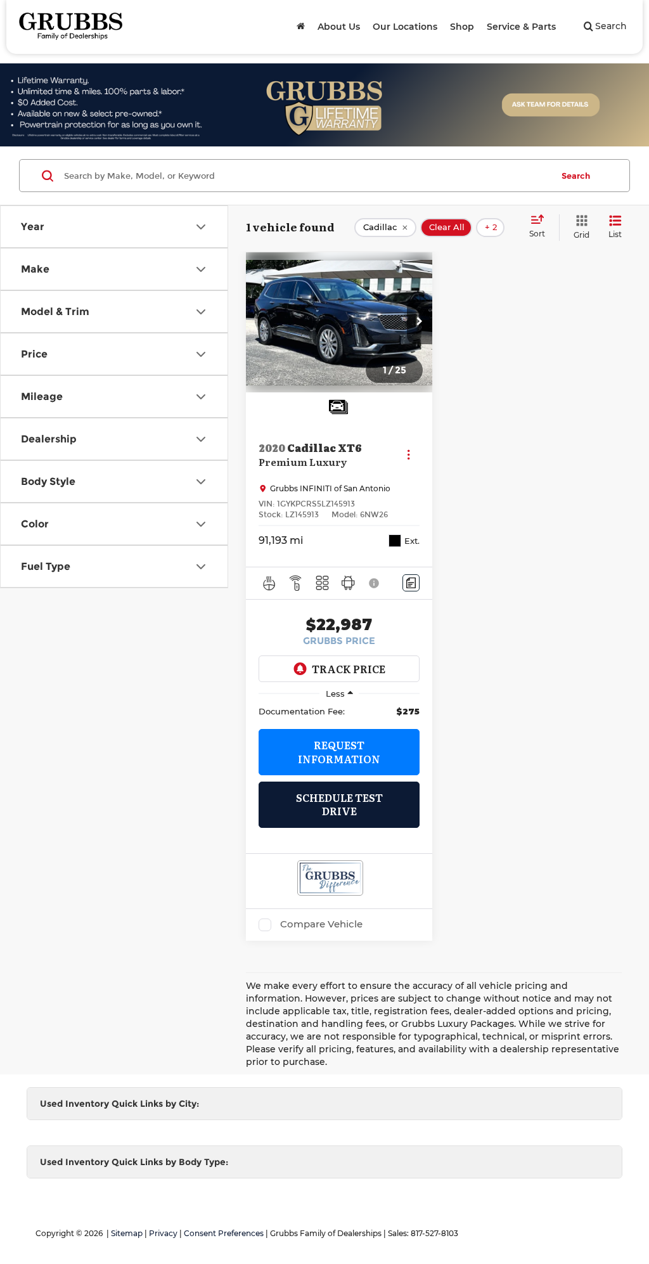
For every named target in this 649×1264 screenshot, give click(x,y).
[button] (419, 322)
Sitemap (127, 1233)
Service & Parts (521, 26)
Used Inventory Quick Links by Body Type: (134, 1162)
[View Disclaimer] (374, 583)
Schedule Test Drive (339, 804)
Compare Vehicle (321, 924)
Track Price (348, 668)
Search (576, 176)
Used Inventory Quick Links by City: (119, 1103)
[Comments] (411, 582)
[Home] (300, 27)
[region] (339, 711)
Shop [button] (462, 26)
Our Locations (405, 26)
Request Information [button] (339, 751)
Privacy (163, 1233)
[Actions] (408, 454)
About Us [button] (339, 26)
